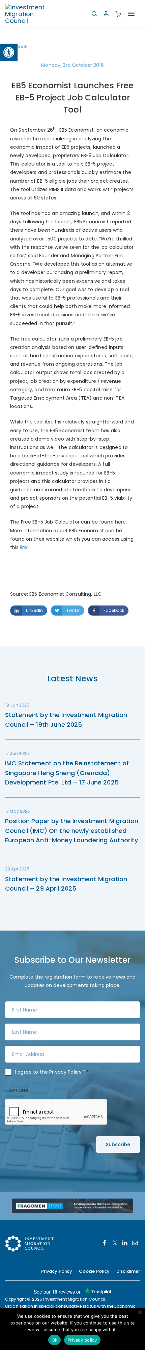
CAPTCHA (17, 1090)
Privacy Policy (65, 1072)
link (24, 547)
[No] (140, 1312)
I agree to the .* (52, 1072)
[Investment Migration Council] (30, 13)
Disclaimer (128, 1271)
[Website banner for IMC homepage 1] (72, 1205)
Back (22, 46)
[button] (9, 52)
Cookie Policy (94, 1271)
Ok (55, 1340)
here (120, 522)
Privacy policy (82, 1340)
